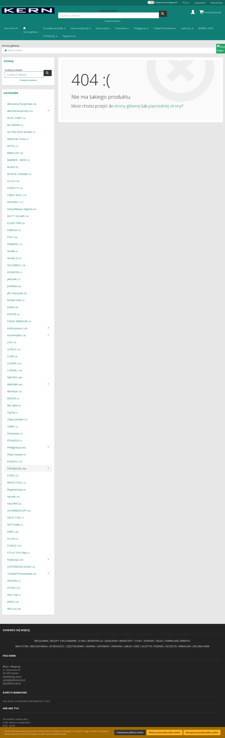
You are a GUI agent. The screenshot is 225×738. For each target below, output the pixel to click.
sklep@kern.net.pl (12, 676)
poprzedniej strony (164, 106)
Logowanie (199, 2)
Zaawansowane (112, 20)
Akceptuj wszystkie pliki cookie (202, 732)
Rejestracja (216, 2)
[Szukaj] (163, 14)
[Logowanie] (193, 11)
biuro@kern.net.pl (12, 683)
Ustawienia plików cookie (130, 732)
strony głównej (127, 106)
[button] (186, 2)
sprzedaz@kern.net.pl (14, 680)
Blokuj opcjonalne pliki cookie (164, 732)
